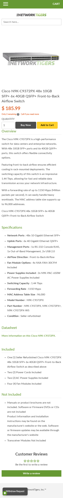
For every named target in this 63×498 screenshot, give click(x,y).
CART (56, 4)
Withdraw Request (15, 491)
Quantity (8, 119)
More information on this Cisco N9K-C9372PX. (29, 336)
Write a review (31, 473)
